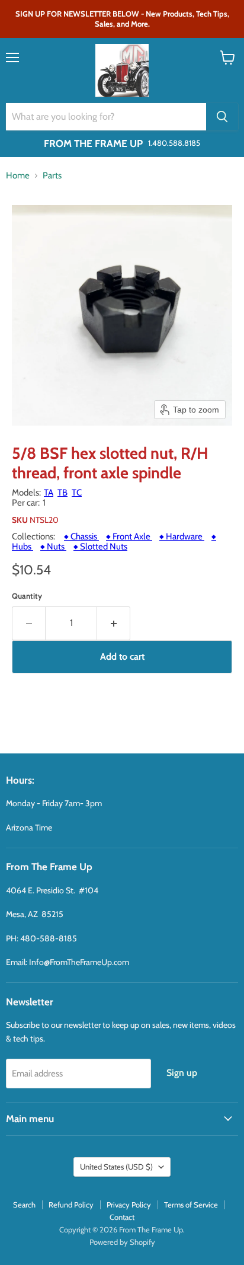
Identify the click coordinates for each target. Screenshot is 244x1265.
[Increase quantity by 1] (113, 623)
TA (48, 492)
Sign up (181, 1072)
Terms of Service (191, 1204)
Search (24, 1204)
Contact (122, 1217)
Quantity (27, 596)
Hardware (181, 536)
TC (77, 492)
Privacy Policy (129, 1204)
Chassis (81, 536)
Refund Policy (71, 1204)
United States (116, 1166)
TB (62, 492)
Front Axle (129, 536)
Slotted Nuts (100, 546)
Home (18, 176)
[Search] (222, 116)
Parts (52, 176)
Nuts (53, 546)
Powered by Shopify (122, 1242)
